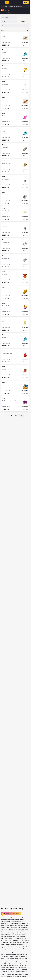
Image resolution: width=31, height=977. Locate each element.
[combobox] (9, 17)
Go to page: (14, 415)
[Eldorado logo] (7, 2)
